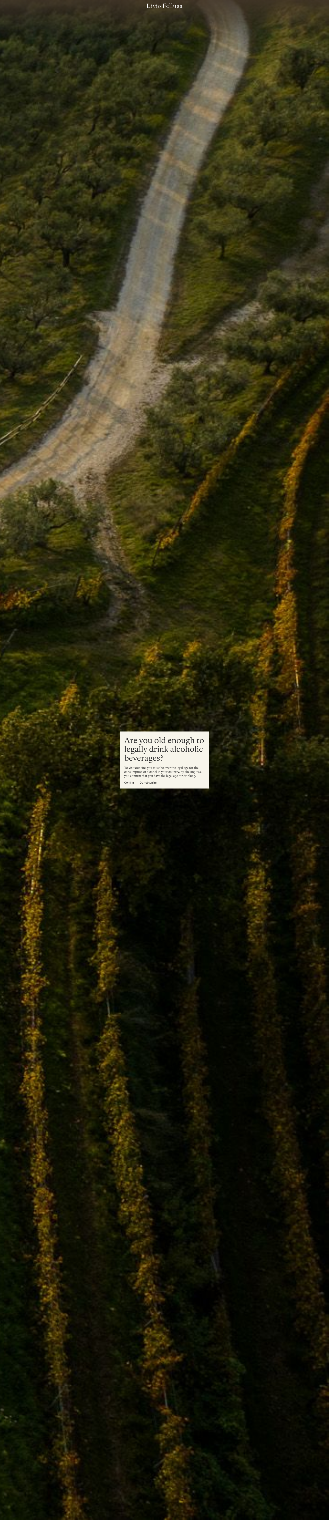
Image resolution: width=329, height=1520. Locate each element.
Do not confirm (148, 782)
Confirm (129, 782)
